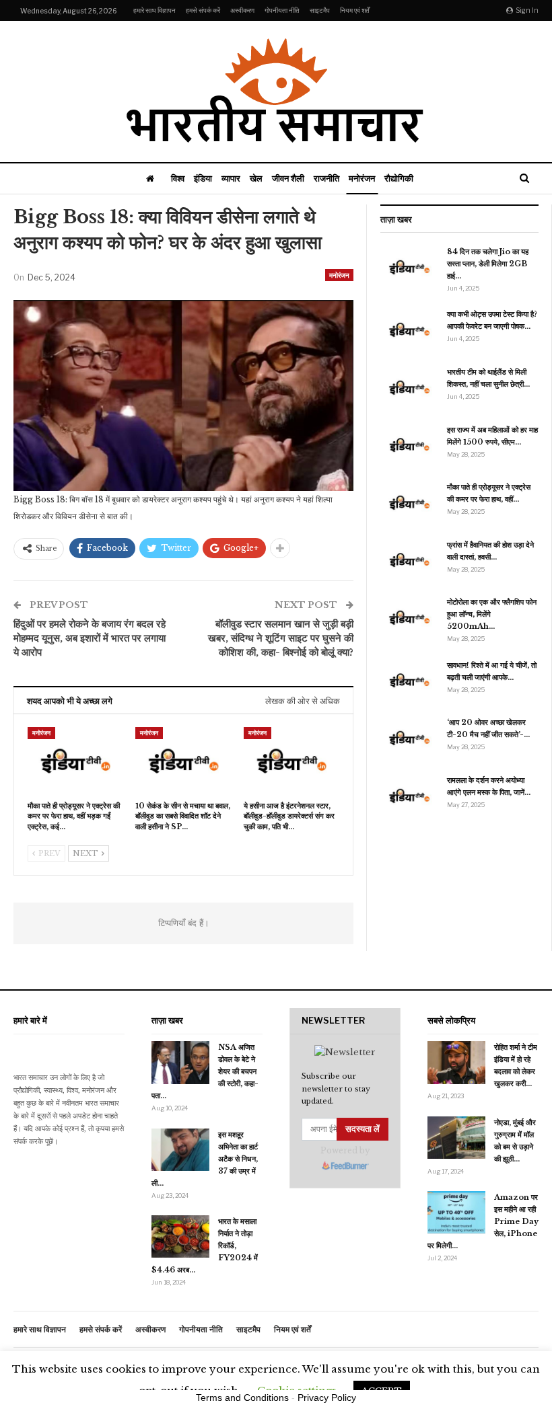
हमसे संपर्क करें (203, 10)
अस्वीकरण (242, 10)
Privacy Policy (327, 1397)
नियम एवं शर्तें (355, 10)
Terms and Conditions (242, 1397)
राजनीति (326, 178)
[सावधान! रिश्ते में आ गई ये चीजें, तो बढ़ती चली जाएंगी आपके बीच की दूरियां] (409, 680)
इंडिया (203, 178)
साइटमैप (320, 10)
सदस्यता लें (362, 1129)
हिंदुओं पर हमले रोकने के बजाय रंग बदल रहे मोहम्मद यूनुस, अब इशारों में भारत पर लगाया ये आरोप (89, 637)
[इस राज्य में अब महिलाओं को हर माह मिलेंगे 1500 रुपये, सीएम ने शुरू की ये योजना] (409, 445)
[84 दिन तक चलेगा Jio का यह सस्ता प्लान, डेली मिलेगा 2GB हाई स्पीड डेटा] (409, 267)
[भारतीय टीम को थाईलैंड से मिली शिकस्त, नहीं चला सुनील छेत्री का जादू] (409, 387)
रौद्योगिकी (398, 178)
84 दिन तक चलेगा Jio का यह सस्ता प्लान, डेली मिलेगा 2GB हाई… (487, 263)
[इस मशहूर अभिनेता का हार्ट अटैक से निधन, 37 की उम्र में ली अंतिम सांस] (180, 1150)
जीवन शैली (288, 178)
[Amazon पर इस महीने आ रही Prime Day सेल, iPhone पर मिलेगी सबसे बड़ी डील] (456, 1212)
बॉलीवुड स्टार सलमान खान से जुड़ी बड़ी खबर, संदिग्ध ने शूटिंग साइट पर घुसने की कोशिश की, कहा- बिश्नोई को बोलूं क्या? (280, 637)
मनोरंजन (362, 178)
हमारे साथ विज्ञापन (154, 10)
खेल (256, 178)
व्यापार (230, 178)
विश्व (177, 178)
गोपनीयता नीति (282, 10)
